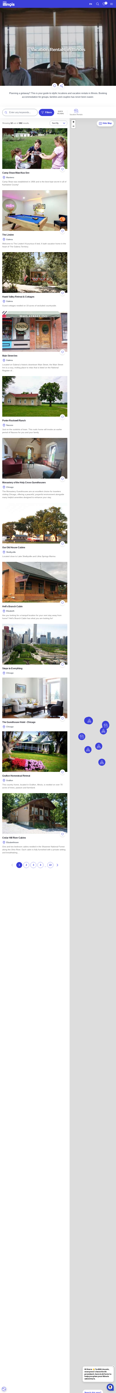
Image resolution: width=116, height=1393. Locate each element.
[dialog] (4, 1389)
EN (90, 4)
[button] (103, 730)
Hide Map (107, 123)
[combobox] (90, 3)
